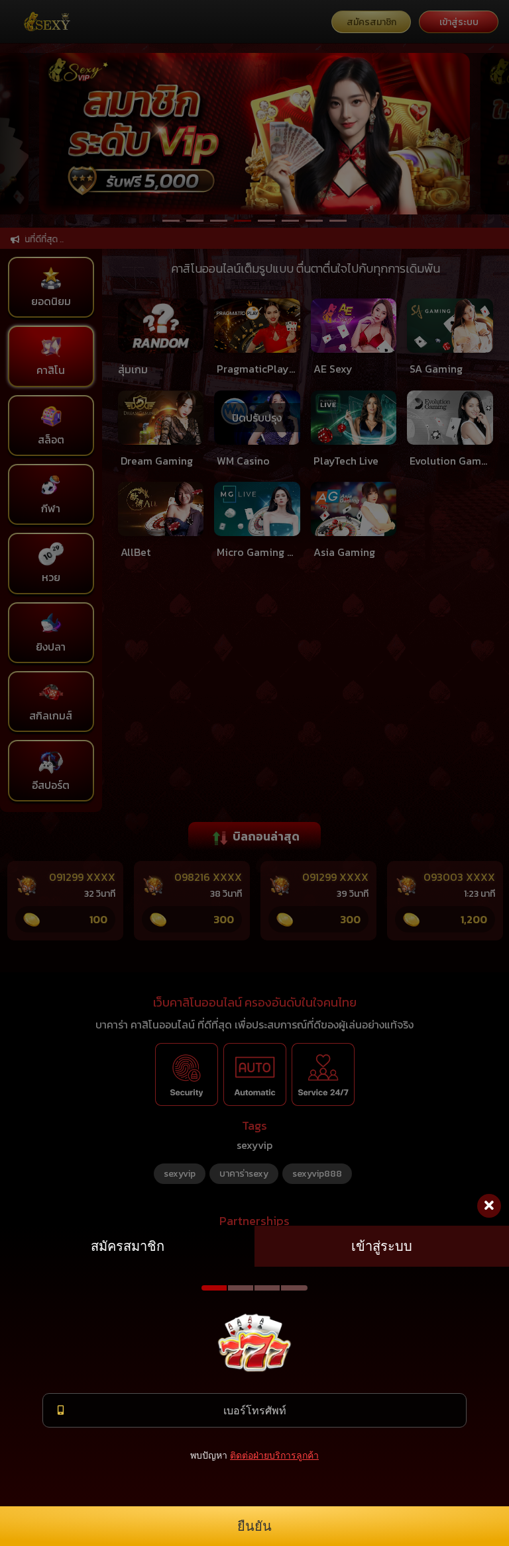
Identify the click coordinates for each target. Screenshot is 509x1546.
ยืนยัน (254, 1526)
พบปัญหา (208, 1455)
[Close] (489, 1206)
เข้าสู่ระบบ (381, 1246)
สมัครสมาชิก (127, 1246)
